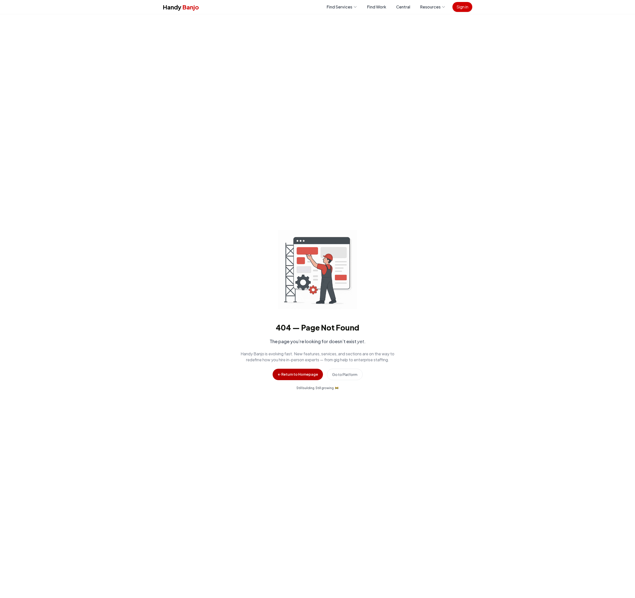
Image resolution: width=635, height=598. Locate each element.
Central (403, 6)
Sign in (462, 6)
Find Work (376, 6)
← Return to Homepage (298, 374)
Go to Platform (344, 374)
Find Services (339, 6)
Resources (430, 6)
